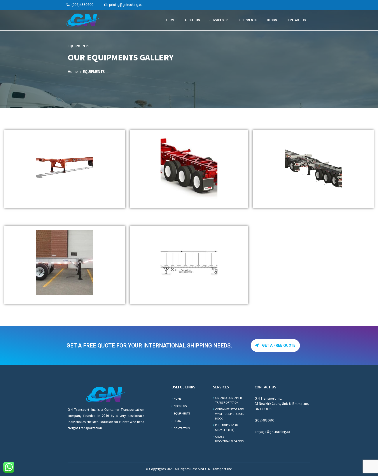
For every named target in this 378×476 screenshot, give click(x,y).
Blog (177, 421)
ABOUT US (192, 20)
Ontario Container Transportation (228, 400)
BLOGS (272, 20)
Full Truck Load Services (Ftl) (226, 427)
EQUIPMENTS (247, 20)
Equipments (182, 413)
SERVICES (217, 20)
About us (180, 406)
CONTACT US (296, 20)
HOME (170, 20)
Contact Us (182, 428)
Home (73, 71)
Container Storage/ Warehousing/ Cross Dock (230, 413)
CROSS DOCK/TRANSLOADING (229, 439)
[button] (275, 345)
